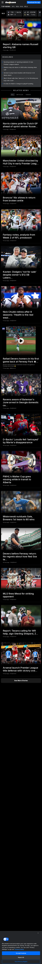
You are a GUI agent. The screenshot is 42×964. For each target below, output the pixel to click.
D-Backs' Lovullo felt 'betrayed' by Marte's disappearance (21, 441)
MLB (26, 6)
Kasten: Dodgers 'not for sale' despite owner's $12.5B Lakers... (19, 274)
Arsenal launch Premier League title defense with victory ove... (20, 669)
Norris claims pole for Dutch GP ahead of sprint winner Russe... (20, 125)
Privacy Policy (19, 949)
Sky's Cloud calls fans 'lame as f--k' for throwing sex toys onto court (21, 79)
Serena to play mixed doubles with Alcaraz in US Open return (19, 74)
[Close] (38, 933)
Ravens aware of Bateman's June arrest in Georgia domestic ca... (21, 402)
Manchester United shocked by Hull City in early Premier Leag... (20, 162)
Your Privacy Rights (21, 961)
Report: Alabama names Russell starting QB (20, 46)
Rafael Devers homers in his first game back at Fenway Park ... (21, 360)
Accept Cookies (21, 953)
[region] (21, 947)
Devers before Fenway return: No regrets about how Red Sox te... (20, 556)
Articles (19, 94)
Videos (28, 94)
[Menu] (2, 2)
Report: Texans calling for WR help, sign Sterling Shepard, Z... (20, 632)
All (12, 94)
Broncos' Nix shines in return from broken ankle (19, 199)
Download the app (34, 2)
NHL (22, 6)
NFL (13, 6)
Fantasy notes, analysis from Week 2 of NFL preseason (19, 236)
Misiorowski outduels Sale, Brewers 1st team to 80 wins (18, 518)
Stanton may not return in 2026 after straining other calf (20, 68)
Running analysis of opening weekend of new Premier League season (18, 63)
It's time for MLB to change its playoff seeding (18, 83)
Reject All (21, 957)
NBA (17, 6)
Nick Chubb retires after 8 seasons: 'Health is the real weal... (18, 314)
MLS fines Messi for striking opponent (18, 595)
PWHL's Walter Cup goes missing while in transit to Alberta (17, 479)
